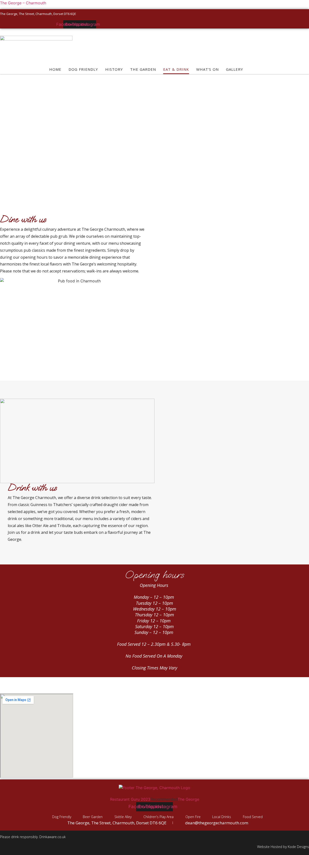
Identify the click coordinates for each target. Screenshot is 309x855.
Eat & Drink (176, 69)
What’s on (207, 69)
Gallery (234, 69)
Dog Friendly (83, 69)
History (114, 69)
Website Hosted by (272, 846)
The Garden (143, 69)
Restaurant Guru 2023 (130, 799)
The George (188, 799)
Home (55, 69)
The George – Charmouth (23, 2)
